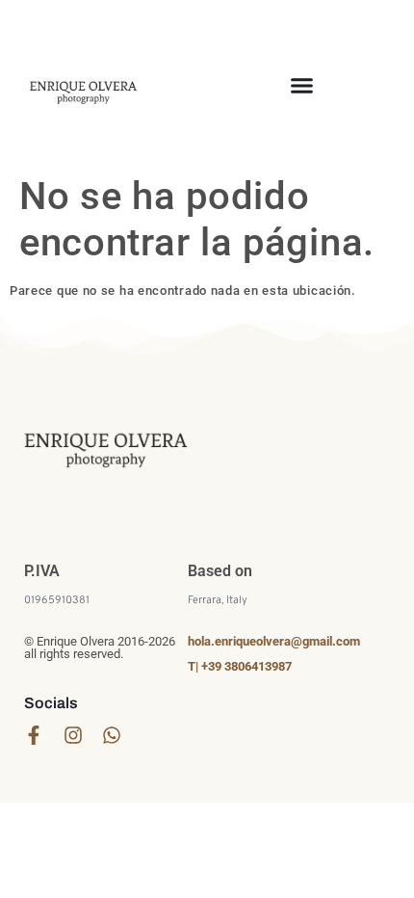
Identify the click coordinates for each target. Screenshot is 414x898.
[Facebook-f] (33, 735)
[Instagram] (73, 735)
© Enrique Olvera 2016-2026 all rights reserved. (99, 647)
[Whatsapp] (111, 735)
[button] (302, 84)
